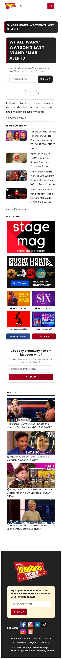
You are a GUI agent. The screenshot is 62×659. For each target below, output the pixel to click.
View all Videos (14, 209)
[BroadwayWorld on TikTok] (45, 624)
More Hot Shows (18, 336)
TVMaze (21, 117)
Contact (37, 638)
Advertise (16, 638)
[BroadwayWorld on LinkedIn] (38, 624)
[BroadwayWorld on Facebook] (23, 624)
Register (33, 5)
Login (42, 5)
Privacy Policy (45, 650)
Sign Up (45, 79)
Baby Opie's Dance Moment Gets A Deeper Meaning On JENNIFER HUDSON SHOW (29, 493)
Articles (31, 93)
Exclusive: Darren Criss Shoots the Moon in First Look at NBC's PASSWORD (29, 425)
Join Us (47, 638)
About (26, 638)
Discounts (44, 336)
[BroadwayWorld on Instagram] (30, 624)
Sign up (31, 376)
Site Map (45, 642)
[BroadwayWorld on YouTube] (30, 632)
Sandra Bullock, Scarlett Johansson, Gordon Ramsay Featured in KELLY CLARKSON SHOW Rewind (43, 140)
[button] (50, 6)
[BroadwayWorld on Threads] (23, 632)
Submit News (19, 642)
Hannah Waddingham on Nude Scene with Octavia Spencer (27, 527)
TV (21, 6)
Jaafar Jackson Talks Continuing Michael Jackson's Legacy (28, 458)
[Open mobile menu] (58, 6)
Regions (33, 642)
